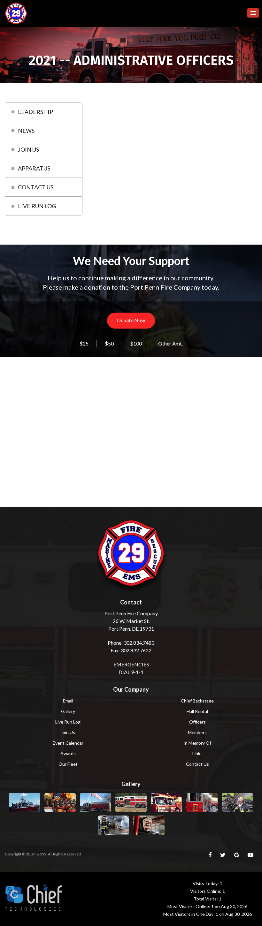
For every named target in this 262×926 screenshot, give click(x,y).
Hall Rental (197, 711)
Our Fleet (68, 764)
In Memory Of (197, 743)
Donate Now (131, 320)
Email (68, 700)
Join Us (68, 732)
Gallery (68, 711)
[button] (253, 13)
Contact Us (197, 764)
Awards (68, 753)
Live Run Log (68, 722)
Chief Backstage (197, 700)
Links (197, 753)
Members (197, 732)
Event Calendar (68, 743)
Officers (197, 722)
